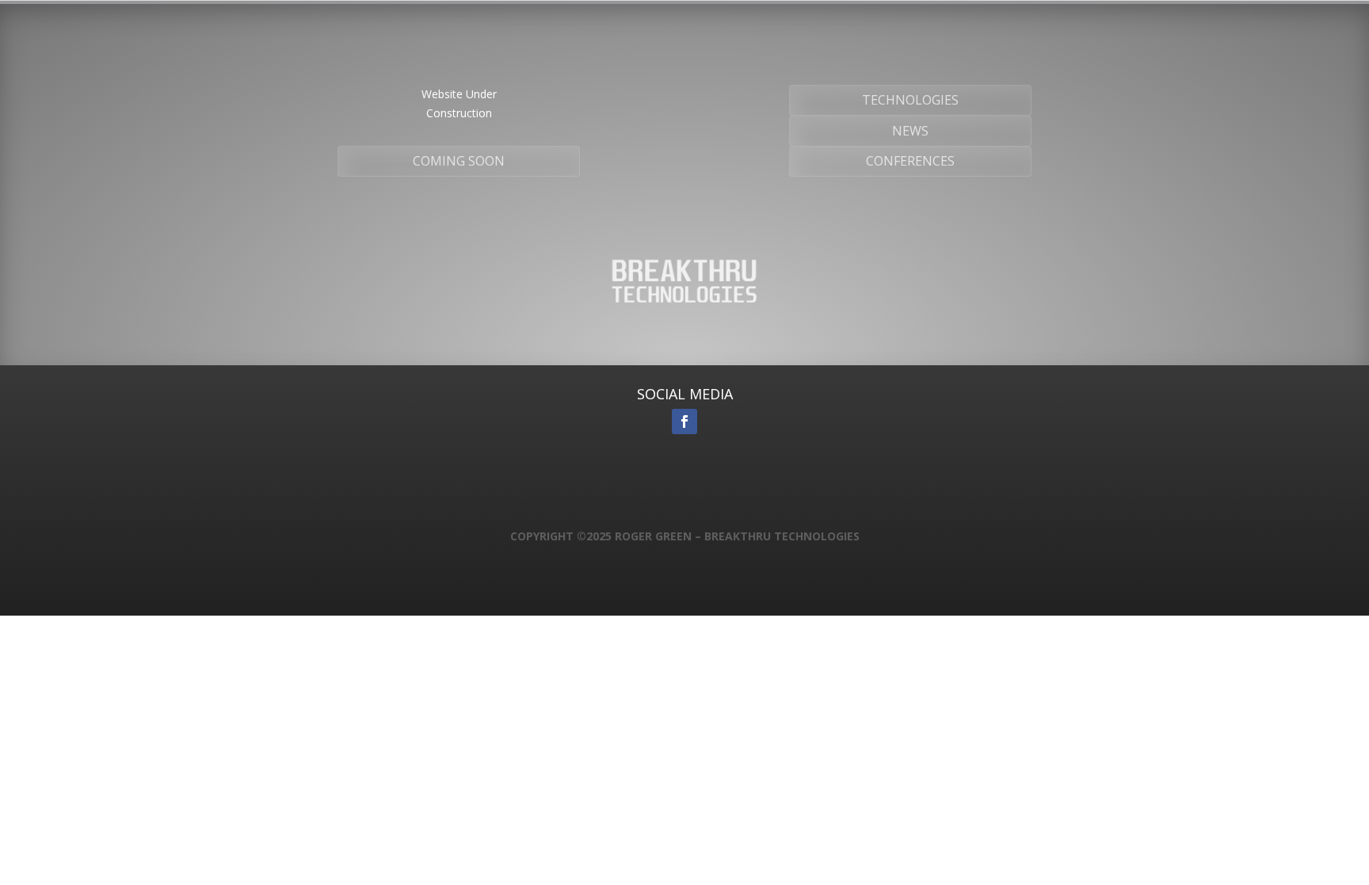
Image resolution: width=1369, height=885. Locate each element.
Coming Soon (459, 161)
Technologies (910, 100)
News (910, 130)
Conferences (910, 161)
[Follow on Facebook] (684, 421)
